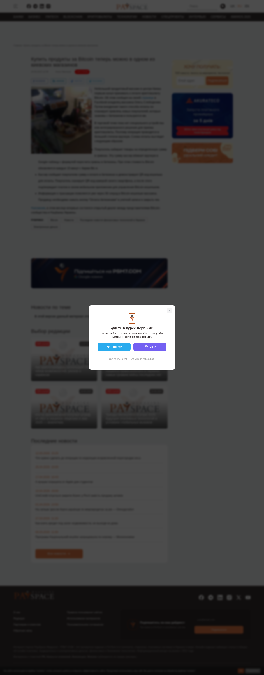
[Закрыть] (169, 310)
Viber (153, 346)
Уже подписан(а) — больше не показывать (132, 359)
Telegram (117, 346)
